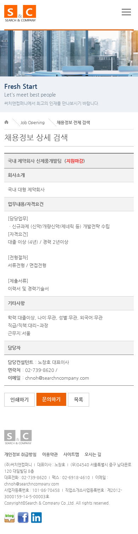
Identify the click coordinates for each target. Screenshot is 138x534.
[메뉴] (126, 12)
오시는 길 (93, 454)
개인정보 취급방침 (20, 454)
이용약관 (50, 454)
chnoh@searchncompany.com (57, 377)
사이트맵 (71, 454)
